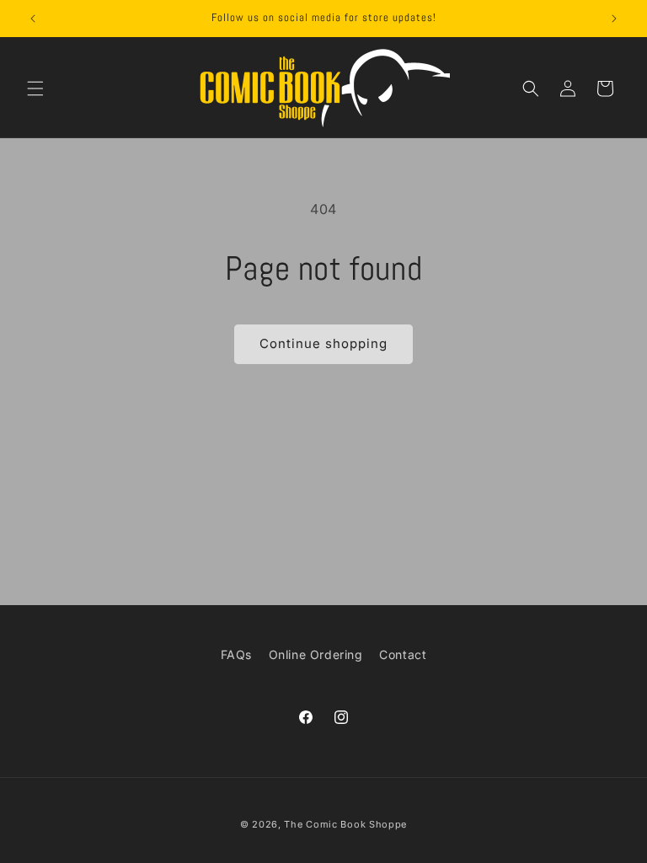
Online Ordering (316, 654)
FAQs (236, 654)
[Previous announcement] (32, 18)
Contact (402, 654)
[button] (35, 88)
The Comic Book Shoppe (345, 824)
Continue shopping (323, 343)
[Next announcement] (614, 18)
